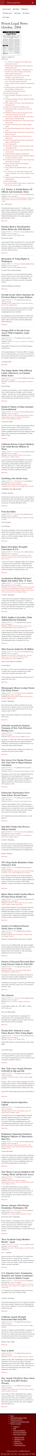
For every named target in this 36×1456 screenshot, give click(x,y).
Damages (3, 657)
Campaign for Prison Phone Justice (19, 1422)
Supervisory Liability (15, 417)
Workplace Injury (14, 1389)
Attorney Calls (18, 1182)
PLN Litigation (19, 517)
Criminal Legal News (16, 1420)
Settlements (17, 1180)
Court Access (16, 341)
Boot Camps (16, 970)
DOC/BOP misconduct (21, 484)
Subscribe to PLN (19, 1437)
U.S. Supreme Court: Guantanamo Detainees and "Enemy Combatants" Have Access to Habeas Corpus (19, 172)
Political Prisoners (11, 1284)
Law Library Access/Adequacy (26, 341)
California (17, 457)
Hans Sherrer (21, 552)
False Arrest (13, 658)
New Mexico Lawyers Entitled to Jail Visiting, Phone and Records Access (17, 1173)
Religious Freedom (11, 1146)
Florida (22, 235)
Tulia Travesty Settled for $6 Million (15, 107)
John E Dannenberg (22, 583)
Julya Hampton (21, 264)
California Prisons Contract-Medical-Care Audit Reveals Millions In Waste (18, 88)
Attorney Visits (13, 592)
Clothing (9, 587)
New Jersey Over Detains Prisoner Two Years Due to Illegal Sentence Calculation (19, 117)
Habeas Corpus (4, 305)
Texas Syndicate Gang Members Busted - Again (18, 167)
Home (12, 1416)
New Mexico (12, 1183)
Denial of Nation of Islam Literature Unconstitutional (19, 83)
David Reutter (21, 232)
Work (8, 1389)
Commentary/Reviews (12, 381)
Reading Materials (24, 415)
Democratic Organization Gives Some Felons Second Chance (15, 793)
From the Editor (9, 93)
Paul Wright (19, 378)
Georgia (8, 343)
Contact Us (16, 1427)
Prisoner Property (11, 590)
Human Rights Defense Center (18, 1418)
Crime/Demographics (19, 1248)
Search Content (6, 9)
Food (2, 936)
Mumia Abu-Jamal (22, 481)
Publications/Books (25, 417)
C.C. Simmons (21, 1244)
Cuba (27, 1286)
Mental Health (26, 1182)
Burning (15, 627)
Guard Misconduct (11, 484)
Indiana (15, 305)
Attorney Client (10, 1180)
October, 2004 (10, 196)
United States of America (26, 199)
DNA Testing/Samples (21, 555)
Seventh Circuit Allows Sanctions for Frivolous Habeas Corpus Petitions (18, 73)
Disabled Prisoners (28, 934)
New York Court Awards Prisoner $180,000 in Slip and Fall (16, 1069)
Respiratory (9, 970)
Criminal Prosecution (21, 655)
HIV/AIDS (21, 1389)
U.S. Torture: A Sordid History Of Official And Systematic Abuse (16, 190)
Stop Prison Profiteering (19, 1432)
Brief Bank (16, 9)
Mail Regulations (21, 1111)
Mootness (31, 415)
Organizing (9, 235)
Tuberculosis (10, 1145)
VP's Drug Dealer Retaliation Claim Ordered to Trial (19, 128)
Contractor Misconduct (12, 455)
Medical (20, 455)
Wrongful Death (22, 970)
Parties (3, 1286)
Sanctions (31, 303)
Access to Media (11, 872)
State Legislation (24, 1325)
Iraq (33, 198)
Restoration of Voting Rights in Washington (17, 70)
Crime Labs (29, 655)
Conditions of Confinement (13, 415)
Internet (8, 1112)
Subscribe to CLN (19, 1439)
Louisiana (12, 199)
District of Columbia (25, 872)
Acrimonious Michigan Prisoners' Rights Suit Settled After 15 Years (16, 579)
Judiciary (14, 587)
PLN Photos (26, 13)
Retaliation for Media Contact (14, 871)
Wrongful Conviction (12, 557)
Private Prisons (10, 902)
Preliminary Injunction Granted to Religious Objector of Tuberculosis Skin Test (17, 1136)
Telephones (18, 590)
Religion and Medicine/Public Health (24, 1146)
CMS (16, 902)
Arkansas (3, 199)
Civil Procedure (24, 303)
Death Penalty (21, 557)
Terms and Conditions (19, 1430)
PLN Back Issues (7, 13)
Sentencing (15, 657)
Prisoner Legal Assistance (22, 587)
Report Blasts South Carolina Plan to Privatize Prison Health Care (17, 895)
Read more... (4, 221)
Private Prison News (19, 1445)
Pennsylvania (18, 418)
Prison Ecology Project (19, 1434)
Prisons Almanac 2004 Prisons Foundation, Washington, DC (15, 1206)
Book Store (17, 1441)
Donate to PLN (18, 1443)
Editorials (9, 517)
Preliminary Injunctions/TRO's (20, 1145)
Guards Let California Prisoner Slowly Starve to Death (15, 927)
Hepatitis (8, 904)
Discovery (12, 1182)
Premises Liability (24, 1077)
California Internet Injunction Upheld (15, 154)
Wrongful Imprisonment (18, 771)
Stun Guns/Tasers (11, 835)
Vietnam (3, 201)
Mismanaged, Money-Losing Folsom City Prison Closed (17, 689)
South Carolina (18, 904)
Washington (23, 267)
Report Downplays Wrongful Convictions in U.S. (18, 95)
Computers (9, 341)
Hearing (13, 736)
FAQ (14, 1429)
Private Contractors (26, 455)
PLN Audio (17, 13)
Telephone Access (25, 590)
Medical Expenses (5, 457)
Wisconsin (18, 972)
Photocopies (22, 588)
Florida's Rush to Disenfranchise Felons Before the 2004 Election (15, 227)
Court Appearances (27, 835)
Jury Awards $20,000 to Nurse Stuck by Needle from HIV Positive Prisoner (18, 1381)
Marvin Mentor (21, 451)
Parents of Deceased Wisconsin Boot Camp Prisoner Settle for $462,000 (17, 962)
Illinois (8, 199)
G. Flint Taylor (21, 194)
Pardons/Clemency (5, 658)
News (18, 1325)
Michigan (24, 592)
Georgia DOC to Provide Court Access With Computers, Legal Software (17, 76)
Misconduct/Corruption (12, 696)
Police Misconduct (11, 655)
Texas (22, 658)
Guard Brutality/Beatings (20, 198)
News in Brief (9, 181)
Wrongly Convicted (15, 1424)
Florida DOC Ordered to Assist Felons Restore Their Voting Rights (17, 1031)
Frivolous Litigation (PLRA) (13, 303)
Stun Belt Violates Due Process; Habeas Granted (18, 124)
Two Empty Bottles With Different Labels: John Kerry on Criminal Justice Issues (18, 80)
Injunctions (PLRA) (11, 1111)
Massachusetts (14, 1391)
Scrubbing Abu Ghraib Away (13, 91)
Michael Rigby (21, 899)
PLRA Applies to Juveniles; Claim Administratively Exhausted (16, 618)
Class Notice (9, 657)
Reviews (9, 555)
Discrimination (19, 934)
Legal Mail (6, 592)
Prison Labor (10, 801)
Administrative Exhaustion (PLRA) (15, 626)
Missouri (30, 801)
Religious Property (5, 418)
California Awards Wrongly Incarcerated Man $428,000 (13, 1318)
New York (17, 199)
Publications (24, 9)
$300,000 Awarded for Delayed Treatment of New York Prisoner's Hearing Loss (19, 114)
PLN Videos (6, 17)
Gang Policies (10, 1248)
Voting (14, 235)
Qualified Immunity (5, 417)
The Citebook (9, 144)
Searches (14, 555)
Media (13, 517)
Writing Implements (14, 588)
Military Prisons (15, 486)
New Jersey (31, 771)
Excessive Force (11, 198)
